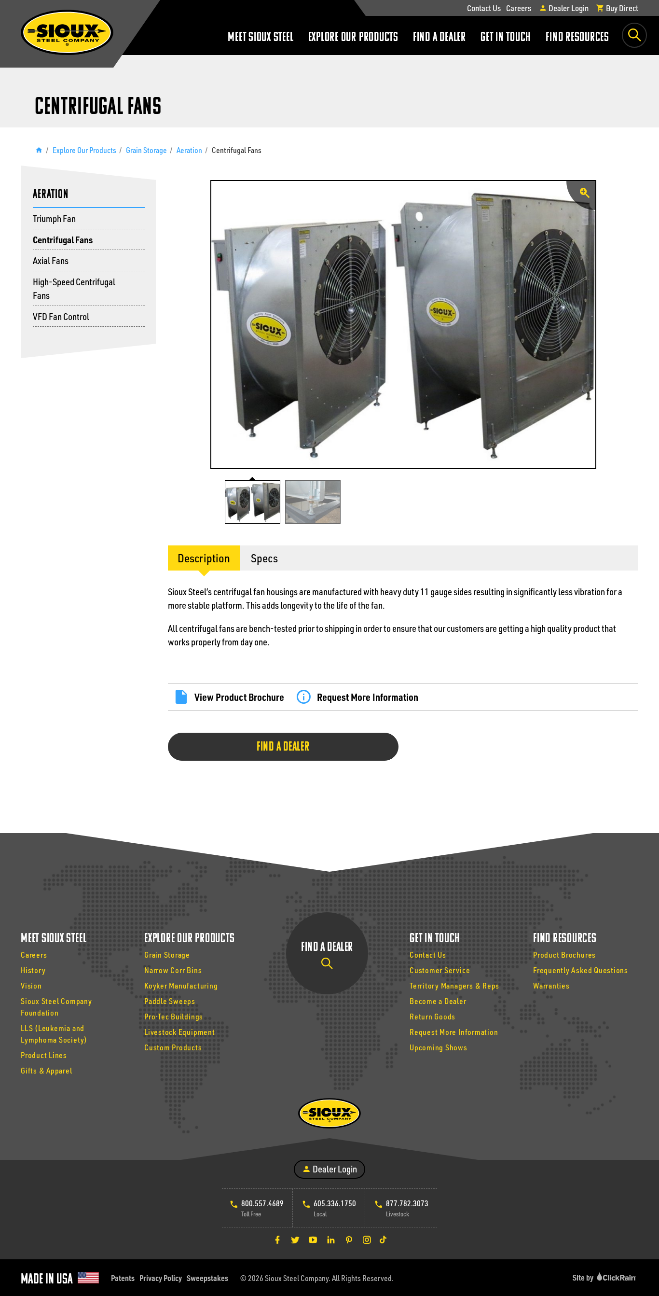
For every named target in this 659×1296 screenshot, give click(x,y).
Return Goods (432, 1016)
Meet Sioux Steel (260, 37)
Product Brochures (564, 954)
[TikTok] (383, 1239)
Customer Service (440, 970)
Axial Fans (51, 260)
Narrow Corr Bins (173, 970)
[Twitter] (295, 1239)
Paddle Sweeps (169, 1001)
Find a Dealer (439, 37)
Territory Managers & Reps (454, 985)
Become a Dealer (438, 1001)
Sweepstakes (207, 1278)
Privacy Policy (160, 1278)
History (33, 970)
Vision (31, 985)
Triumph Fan (54, 218)
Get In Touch (506, 37)
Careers (518, 7)
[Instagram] (366, 1239)
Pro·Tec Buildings (173, 1016)
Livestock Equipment (179, 1032)
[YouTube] (313, 1239)
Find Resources (577, 37)
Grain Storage (146, 150)
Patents (123, 1278)
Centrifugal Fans (63, 240)
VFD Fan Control (61, 316)
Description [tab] (204, 557)
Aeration (189, 150)
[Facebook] (277, 1239)
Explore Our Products (353, 37)
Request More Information (367, 697)
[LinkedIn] (331, 1239)
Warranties (551, 985)
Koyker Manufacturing (181, 985)
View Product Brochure (239, 697)
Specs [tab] (264, 557)
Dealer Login (568, 7)
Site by (584, 1277)
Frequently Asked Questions (580, 970)
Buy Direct (621, 7)
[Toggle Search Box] (634, 35)
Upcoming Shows (438, 1047)
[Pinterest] (349, 1239)
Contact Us (484, 7)
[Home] (38, 150)
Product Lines (44, 1055)
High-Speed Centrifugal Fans (74, 289)
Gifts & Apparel (46, 1070)
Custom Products (173, 1047)
